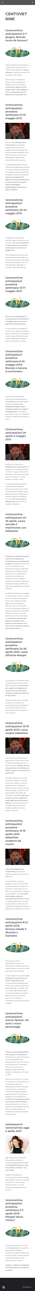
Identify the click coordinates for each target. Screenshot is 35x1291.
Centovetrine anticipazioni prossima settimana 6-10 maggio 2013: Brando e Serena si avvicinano (16, 361)
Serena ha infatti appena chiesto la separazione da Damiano (16, 896)
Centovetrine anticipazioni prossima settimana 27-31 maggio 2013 (15, 111)
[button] (32, 2)
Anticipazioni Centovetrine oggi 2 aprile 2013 (17, 1128)
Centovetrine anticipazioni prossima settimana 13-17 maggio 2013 (15, 284)
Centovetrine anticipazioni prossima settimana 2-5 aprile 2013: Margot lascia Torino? (14, 1210)
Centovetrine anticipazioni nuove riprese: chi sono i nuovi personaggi (17, 1020)
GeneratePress (27, 1287)
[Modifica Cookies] (3, 1287)
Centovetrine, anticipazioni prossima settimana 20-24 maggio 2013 (16, 206)
